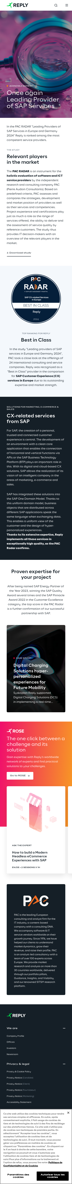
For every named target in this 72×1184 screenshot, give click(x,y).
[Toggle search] (56, 5)
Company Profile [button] (15, 1036)
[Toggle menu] (66, 5)
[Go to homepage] (17, 5)
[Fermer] (68, 1112)
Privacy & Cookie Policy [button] (19, 1072)
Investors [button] (11, 1048)
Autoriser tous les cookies (53, 1176)
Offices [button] (11, 1042)
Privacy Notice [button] (20, 1078)
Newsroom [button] (12, 1054)
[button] (19, 252)
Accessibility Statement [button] (19, 1102)
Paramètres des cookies (18, 1176)
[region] (36, 1146)
